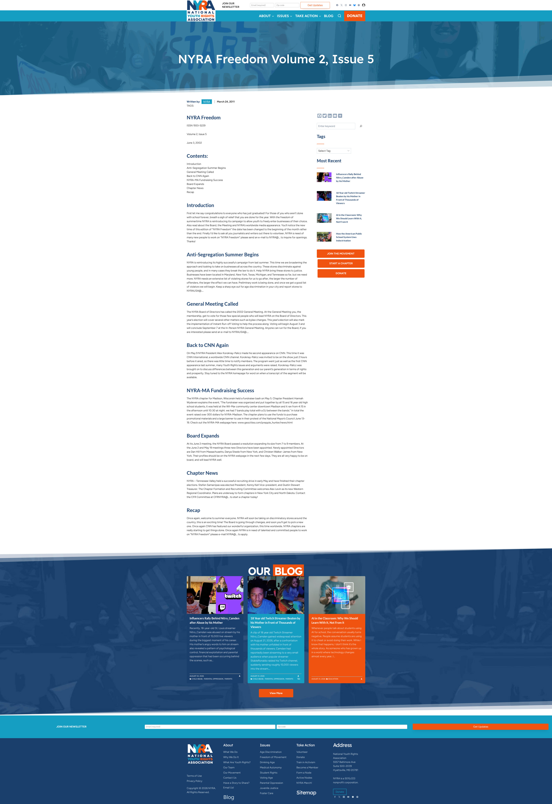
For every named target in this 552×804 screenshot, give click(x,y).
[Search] (361, 126)
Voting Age (266, 777)
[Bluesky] (354, 5)
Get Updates (315, 5)
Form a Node (303, 772)
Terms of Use (194, 775)
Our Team (228, 767)
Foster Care (266, 793)
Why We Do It (231, 757)
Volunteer (302, 752)
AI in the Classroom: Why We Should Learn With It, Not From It (349, 218)
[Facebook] (337, 5)
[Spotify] (359, 5)
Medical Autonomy (271, 767)
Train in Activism (305, 762)
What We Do (230, 752)
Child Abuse (197, 679)
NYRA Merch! (304, 782)
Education (333, 679)
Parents (228, 679)
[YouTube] (350, 5)
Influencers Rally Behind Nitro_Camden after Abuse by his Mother (349, 177)
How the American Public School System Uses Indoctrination (349, 237)
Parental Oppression (213, 679)
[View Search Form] (339, 16)
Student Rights (268, 772)
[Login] (363, 5)
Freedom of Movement (273, 757)
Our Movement (232, 772)
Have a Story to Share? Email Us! (236, 785)
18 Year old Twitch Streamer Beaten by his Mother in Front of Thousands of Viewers (275, 623)
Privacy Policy (194, 781)
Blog (328, 16)
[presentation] (324, 177)
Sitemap (306, 792)
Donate (354, 16)
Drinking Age (267, 762)
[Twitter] (342, 5)
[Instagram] (346, 5)
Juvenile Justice (269, 788)
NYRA (206, 101)
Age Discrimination (271, 752)
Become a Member (307, 767)
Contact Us (229, 777)
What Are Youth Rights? (237, 762)
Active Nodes (304, 777)
